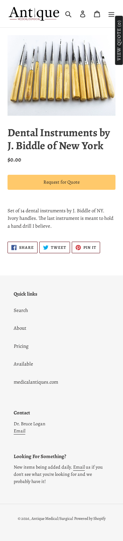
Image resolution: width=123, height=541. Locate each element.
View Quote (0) (119, 40)
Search (21, 310)
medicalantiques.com (36, 382)
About (20, 328)
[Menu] (111, 13)
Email (19, 431)
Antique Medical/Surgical (52, 518)
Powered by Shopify (90, 518)
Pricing (21, 346)
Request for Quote (61, 182)
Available (23, 363)
